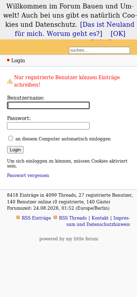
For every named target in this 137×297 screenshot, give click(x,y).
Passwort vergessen (28, 175)
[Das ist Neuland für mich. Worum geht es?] (75, 29)
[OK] (118, 33)
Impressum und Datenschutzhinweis (98, 221)
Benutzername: (26, 97)
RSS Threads (73, 218)
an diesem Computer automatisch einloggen (63, 139)
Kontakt (100, 218)
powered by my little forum (68, 239)
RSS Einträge (36, 218)
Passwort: (19, 118)
